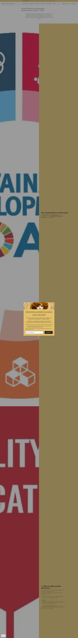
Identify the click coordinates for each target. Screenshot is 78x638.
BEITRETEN (48, 332)
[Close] (53, 303)
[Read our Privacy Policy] (52, 328)
